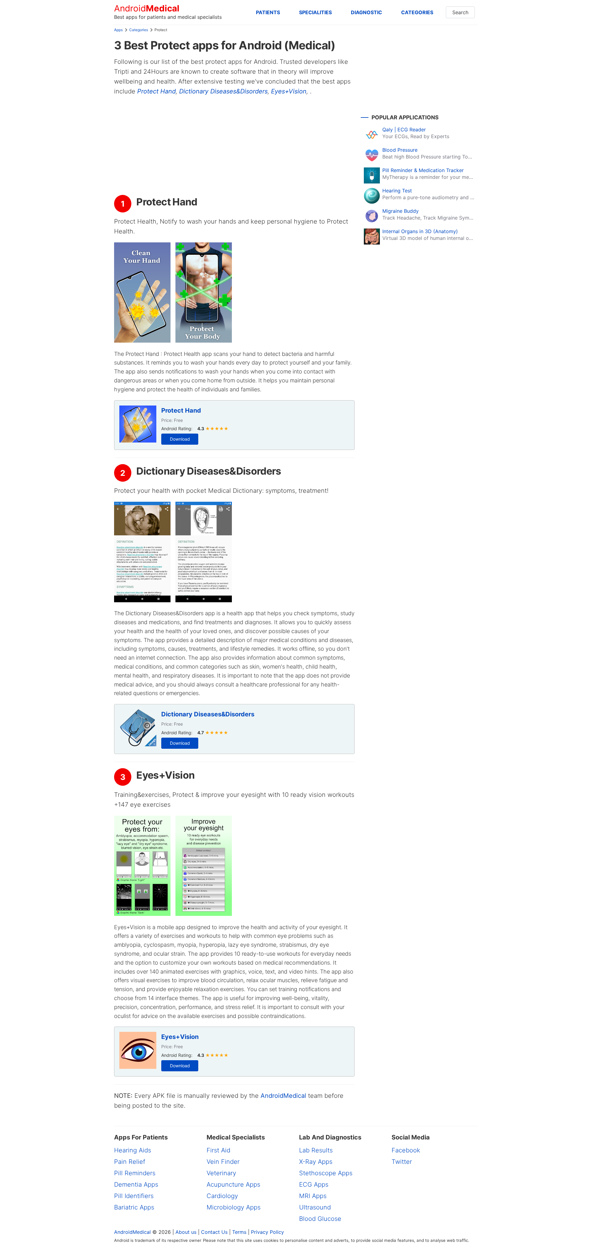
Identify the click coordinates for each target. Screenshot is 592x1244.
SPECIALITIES (315, 12)
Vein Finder (223, 1161)
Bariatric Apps (134, 1207)
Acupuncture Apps (233, 1184)
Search (460, 12)
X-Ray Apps (315, 1161)
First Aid (218, 1150)
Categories (138, 29)
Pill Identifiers (134, 1196)
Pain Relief (129, 1161)
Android (146, 8)
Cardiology (222, 1196)
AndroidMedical (283, 1095)
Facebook (406, 1150)
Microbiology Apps (234, 1207)
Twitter (402, 1161)
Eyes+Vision (288, 91)
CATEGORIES (417, 12)
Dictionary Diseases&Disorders (223, 91)
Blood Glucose (320, 1218)
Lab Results (316, 1150)
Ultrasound (315, 1207)
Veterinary (221, 1173)
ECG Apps (313, 1184)
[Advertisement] (234, 145)
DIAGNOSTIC (366, 12)
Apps (118, 29)
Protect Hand (156, 91)
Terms (239, 1232)
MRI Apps (313, 1196)
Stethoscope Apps (325, 1173)
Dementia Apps (136, 1184)
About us (185, 1232)
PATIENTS (268, 12)
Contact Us (214, 1232)
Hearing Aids (132, 1150)
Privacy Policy (267, 1232)
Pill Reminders (134, 1173)
